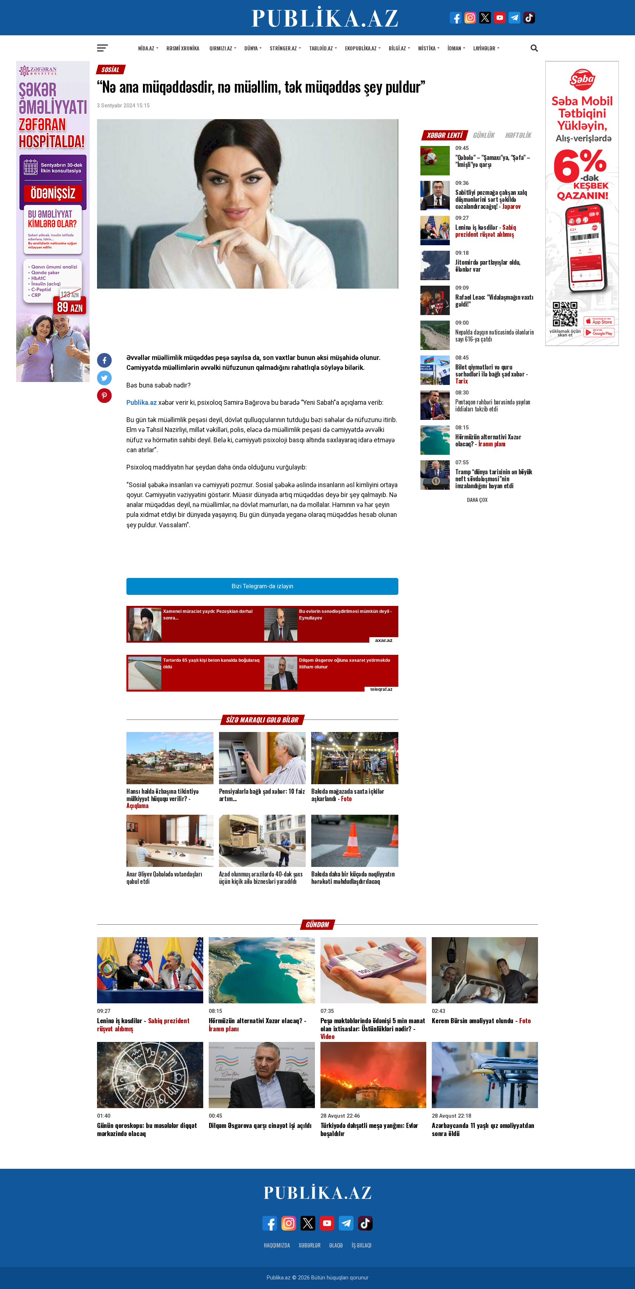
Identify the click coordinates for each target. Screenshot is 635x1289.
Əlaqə (336, 1245)
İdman (454, 48)
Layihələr (484, 48)
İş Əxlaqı (362, 1245)
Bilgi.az (397, 48)
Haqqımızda (277, 1245)
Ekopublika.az (361, 48)
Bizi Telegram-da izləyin (262, 586)
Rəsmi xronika (182, 48)
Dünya (251, 48)
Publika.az (141, 402)
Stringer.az (283, 48)
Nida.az (146, 48)
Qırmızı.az (220, 48)
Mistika (426, 48)
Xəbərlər (309, 1245)
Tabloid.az (321, 48)
